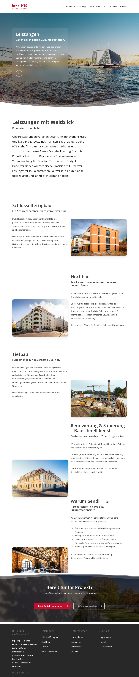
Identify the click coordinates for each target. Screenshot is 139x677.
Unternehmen (77, 637)
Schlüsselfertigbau (49, 637)
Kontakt (103, 642)
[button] (52, 606)
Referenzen (76, 646)
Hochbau (45, 642)
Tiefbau (44, 646)
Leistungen (76, 642)
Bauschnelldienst (49, 651)
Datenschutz (106, 646)
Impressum (105, 637)
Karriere (74, 651)
